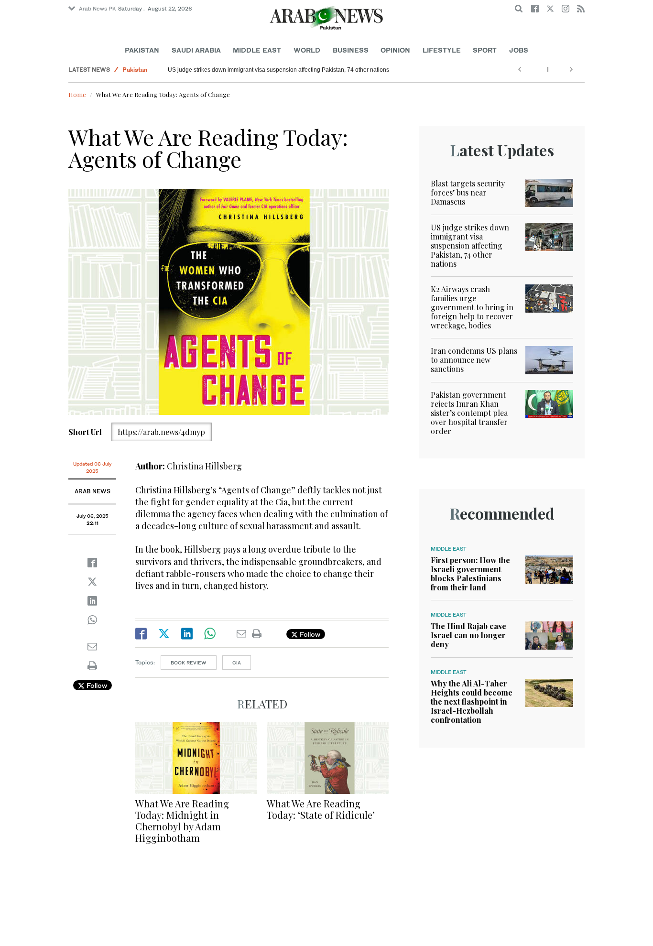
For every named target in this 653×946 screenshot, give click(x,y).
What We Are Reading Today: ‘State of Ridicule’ (321, 809)
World (307, 50)
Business (351, 50)
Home (77, 94)
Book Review (189, 662)
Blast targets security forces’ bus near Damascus (468, 192)
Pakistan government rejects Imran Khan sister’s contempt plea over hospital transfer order (469, 413)
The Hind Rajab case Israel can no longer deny (468, 635)
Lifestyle (442, 50)
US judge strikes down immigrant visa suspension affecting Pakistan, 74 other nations (278, 69)
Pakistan (142, 50)
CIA (236, 662)
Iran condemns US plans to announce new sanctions (474, 360)
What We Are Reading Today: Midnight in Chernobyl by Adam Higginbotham (182, 820)
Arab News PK (97, 8)
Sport (485, 50)
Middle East (257, 50)
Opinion (395, 50)
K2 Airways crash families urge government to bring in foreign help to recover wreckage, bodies (472, 307)
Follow (96, 685)
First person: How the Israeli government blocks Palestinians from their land (470, 574)
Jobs (518, 50)
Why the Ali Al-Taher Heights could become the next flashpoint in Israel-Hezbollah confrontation (471, 701)
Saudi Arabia (196, 50)
